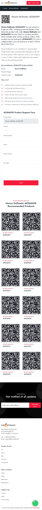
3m (2, 450)
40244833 (27, 318)
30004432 (6, 235)
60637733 (27, 346)
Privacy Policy (5, 500)
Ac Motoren (4, 462)
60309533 (27, 263)
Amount (6, 126)
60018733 (6, 346)
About (2, 476)
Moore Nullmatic (8, 233)
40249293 (7, 374)
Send (21, 183)
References (4, 479)
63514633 (27, 291)
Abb (2, 456)
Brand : (3, 69)
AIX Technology (35, 508)
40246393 (27, 374)
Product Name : (6, 72)
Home (3, 473)
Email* (5, 145)
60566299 (28, 235)
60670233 (6, 291)
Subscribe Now (35, 405)
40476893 (6, 318)
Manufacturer (5, 483)
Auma (2, 453)
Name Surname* (8, 135)
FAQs (2, 496)
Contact (3, 493)
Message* (6, 163)
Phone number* (8, 154)
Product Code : (6, 75)
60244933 (6, 263)
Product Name (7, 117)
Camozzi (3, 459)
